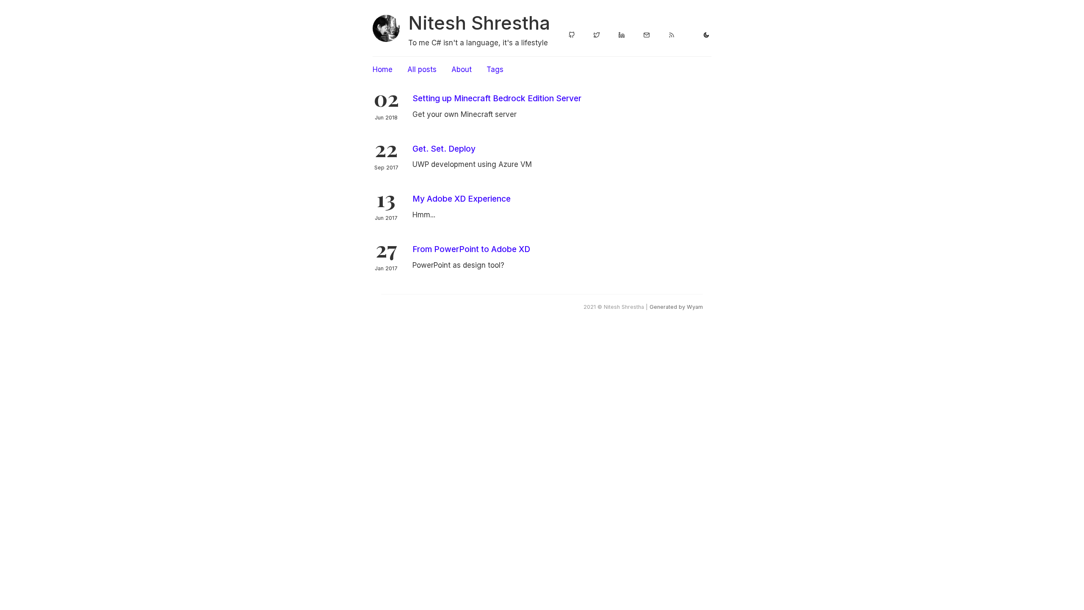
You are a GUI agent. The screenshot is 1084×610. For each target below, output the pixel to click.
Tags (495, 69)
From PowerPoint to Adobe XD (471, 249)
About (461, 69)
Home (383, 69)
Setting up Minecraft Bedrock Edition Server (496, 98)
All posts (422, 69)
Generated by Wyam (676, 307)
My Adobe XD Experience (461, 199)
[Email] (647, 35)
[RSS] (671, 35)
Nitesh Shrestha (479, 22)
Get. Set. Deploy (444, 149)
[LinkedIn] (622, 35)
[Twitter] (597, 35)
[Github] (572, 35)
